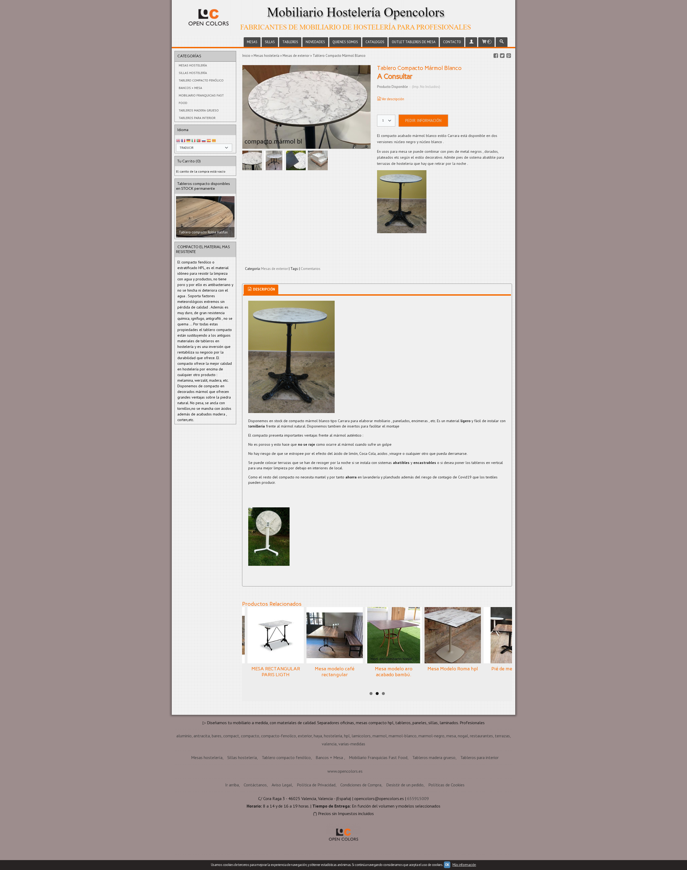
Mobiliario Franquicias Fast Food (201, 99)
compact (231, 735)
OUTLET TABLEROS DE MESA (414, 42)
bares (216, 735)
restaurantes (481, 735)
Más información (464, 864)
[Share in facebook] (495, 56)
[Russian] (204, 141)
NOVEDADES (315, 42)
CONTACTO (452, 42)
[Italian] (193, 141)
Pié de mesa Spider (511, 669)
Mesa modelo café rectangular (335, 672)
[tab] (261, 290)
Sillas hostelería (193, 73)
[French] (183, 141)
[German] (188, 141)
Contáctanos (255, 784)
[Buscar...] (501, 42)
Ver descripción (393, 99)
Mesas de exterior (274, 268)
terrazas (502, 735)
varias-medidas (351, 743)
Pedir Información (423, 120)
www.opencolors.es (345, 771)
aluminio (184, 735)
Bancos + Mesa (190, 88)
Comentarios (310, 268)
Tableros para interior (197, 118)
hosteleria (333, 735)
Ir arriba (232, 784)
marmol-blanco (402, 735)
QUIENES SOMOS (345, 42)
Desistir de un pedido (404, 784)
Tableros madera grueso (199, 110)
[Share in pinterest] (508, 56)
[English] (178, 141)
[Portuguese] (198, 141)
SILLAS (270, 42)
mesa (451, 735)
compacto (250, 735)
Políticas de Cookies (446, 784)
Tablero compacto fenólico (201, 80)
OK (447, 864)
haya (318, 735)
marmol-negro (431, 735)
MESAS (252, 42)
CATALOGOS (375, 42)
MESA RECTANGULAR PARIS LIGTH (275, 672)
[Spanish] (209, 141)
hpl (347, 735)
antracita (201, 735)
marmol (379, 735)
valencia (329, 743)
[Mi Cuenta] (471, 42)
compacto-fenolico (278, 735)
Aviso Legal (282, 784)
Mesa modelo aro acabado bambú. (393, 672)
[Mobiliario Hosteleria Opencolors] (343, 18)
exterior (305, 735)
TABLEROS (290, 42)
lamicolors (361, 735)
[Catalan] (214, 141)
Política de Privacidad (316, 784)
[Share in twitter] (502, 56)
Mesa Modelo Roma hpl (452, 669)
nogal (463, 735)
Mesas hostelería (193, 65)
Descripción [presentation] (263, 289)
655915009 (418, 798)
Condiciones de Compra (360, 784)
